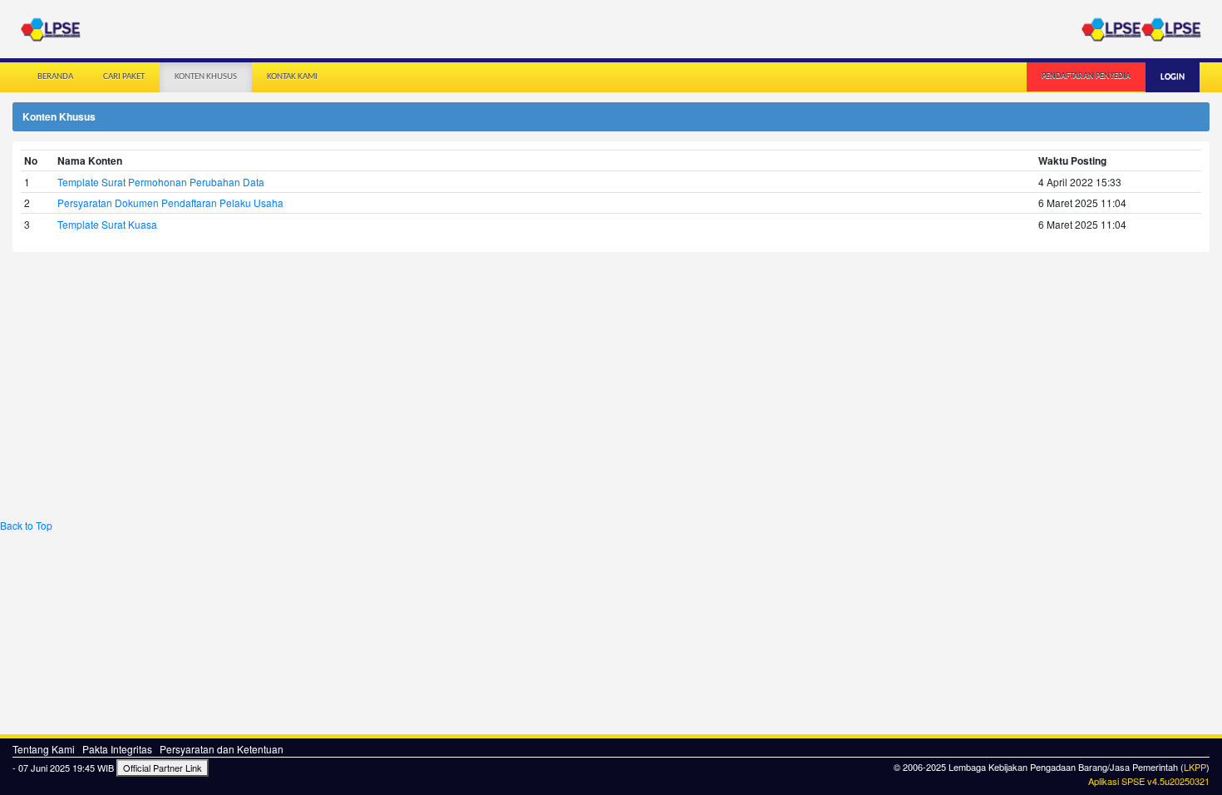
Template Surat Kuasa (107, 224)
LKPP (1195, 766)
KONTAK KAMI (292, 76)
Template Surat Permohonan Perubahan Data (160, 182)
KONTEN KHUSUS (206, 76)
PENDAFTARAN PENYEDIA (1086, 76)
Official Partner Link (162, 767)
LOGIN (1172, 76)
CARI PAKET (124, 76)
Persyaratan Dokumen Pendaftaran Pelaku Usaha (170, 202)
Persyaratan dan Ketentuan (221, 749)
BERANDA (55, 76)
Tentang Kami (43, 749)
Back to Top (26, 525)
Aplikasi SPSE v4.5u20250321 (1149, 781)
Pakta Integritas (117, 749)
